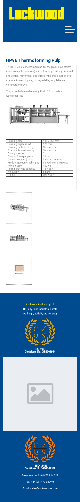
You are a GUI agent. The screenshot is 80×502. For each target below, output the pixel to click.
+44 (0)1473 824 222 (46, 475)
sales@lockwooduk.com (44, 488)
